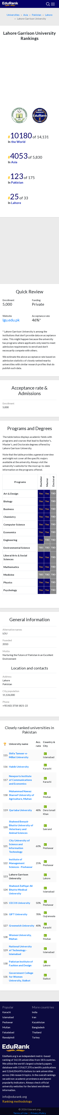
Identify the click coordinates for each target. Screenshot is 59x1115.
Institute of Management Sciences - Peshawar (21, 863)
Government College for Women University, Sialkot (21, 976)
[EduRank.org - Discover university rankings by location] (10, 3)
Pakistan (36, 14)
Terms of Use (20, 1113)
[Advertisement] (29, 74)
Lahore (48, 14)
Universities (13, 14)
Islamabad (8, 1017)
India (34, 1012)
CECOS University (19, 902)
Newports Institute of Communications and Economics (20, 780)
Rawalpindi (8, 1037)
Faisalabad (8, 1032)
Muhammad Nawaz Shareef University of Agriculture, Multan (21, 795)
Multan (6, 1027)
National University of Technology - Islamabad (20, 950)
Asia (25, 14)
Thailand (36, 1032)
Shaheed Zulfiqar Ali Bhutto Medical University (21, 889)
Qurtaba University (20, 810)
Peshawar (7, 1022)
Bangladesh (38, 1027)
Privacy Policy (38, 1113)
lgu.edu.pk (11, 320)
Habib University (19, 766)
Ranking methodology (17, 1101)
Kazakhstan (38, 1022)
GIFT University (18, 914)
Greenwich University (21, 925)
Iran (34, 1017)
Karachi (6, 1012)
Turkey (36, 1037)
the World (18, 142)
